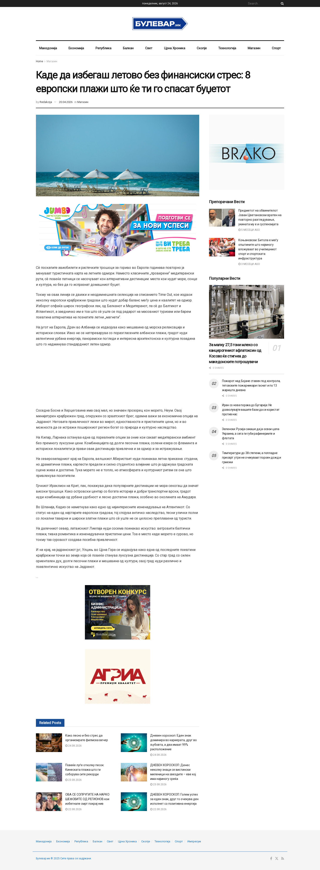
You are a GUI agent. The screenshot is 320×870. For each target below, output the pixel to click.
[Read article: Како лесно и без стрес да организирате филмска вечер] (49, 742)
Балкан (128, 48)
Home (39, 61)
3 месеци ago (250, 264)
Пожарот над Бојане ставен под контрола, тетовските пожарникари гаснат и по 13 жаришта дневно (251, 385)
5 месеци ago (250, 229)
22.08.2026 (74, 809)
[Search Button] (281, 3)
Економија (76, 48)
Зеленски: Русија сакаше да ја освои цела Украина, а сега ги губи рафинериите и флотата (250, 433)
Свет (148, 48)
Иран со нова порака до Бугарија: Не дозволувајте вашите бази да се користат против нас (251, 409)
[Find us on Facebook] (271, 858)
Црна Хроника (174, 48)
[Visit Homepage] (160, 23)
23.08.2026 (74, 779)
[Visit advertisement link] (246, 152)
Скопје (202, 48)
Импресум (194, 841)
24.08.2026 (74, 745)
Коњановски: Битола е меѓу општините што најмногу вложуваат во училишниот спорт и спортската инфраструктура (258, 249)
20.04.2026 (65, 102)
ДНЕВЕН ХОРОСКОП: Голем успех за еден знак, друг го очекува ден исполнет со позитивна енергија (174, 799)
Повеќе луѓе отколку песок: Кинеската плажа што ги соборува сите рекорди (84, 769)
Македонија (48, 48)
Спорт (276, 48)
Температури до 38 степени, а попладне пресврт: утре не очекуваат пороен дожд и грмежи (251, 457)
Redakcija (46, 102)
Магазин (254, 48)
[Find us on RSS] (282, 858)
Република (103, 48)
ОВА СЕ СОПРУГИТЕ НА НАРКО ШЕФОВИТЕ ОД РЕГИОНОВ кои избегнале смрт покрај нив (87, 799)
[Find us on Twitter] (276, 858)
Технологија (227, 48)
